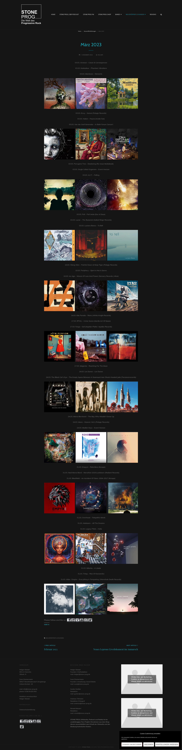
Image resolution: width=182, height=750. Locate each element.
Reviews (153, 14)
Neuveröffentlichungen (135, 14)
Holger (100, 55)
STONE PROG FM (88, 14)
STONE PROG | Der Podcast (69, 14)
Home (53, 14)
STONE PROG (86, 747)
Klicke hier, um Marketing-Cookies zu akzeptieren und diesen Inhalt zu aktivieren (141, 679)
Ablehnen (148, 744)
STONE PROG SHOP (104, 14)
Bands (117, 14)
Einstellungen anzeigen (167, 744)
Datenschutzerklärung (27, 710)
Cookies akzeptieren (131, 744)
